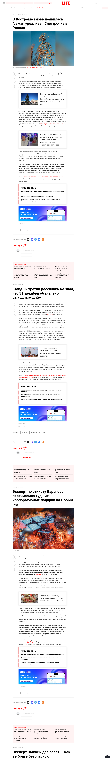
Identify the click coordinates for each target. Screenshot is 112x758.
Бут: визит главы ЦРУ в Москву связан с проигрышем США (43, 275)
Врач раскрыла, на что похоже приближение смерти (23, 477)
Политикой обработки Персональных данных (42, 8)
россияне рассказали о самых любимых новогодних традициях (43, 177)
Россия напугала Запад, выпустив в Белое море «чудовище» (62, 268)
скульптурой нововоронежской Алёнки (52, 124)
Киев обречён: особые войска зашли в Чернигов (22, 267)
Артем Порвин (23, 686)
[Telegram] (35, 239)
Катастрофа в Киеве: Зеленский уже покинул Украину (21, 275)
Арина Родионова (24, 426)
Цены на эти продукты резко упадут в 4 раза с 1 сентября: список (42, 470)
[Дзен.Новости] (28, 239)
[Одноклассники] (42, 239)
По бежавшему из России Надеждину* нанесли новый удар (63, 470)
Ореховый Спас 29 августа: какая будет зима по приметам (62, 275)
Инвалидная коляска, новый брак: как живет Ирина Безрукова (42, 731)
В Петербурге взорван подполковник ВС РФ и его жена (42, 268)
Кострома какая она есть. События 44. (35, 67)
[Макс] (31, 239)
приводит (50, 314)
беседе (53, 154)
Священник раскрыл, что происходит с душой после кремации (21, 470)
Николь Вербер (23, 223)
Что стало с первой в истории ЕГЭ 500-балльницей (42, 477)
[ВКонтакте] (39, 239)
